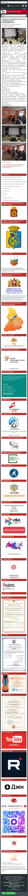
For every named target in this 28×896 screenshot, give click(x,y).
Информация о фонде (7, 198)
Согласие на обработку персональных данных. (14, 885)
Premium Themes (15, 894)
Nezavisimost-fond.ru (19, 866)
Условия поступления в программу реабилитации (13, 184)
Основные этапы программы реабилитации (12, 177)
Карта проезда (6, 191)
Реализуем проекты (14, 368)
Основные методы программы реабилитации (12, 179)
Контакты (5, 193)
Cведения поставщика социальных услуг (11, 200)
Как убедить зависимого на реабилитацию (12, 186)
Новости (9, 162)
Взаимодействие (6, 188)
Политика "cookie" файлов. (14, 886)
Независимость (5, 24)
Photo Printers (8, 894)
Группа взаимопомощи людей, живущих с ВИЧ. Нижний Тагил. (14, 432)
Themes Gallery (23, 894)
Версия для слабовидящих (15, 5)
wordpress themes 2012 (20, 893)
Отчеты (4, 195)
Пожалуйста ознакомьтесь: (11, 863)
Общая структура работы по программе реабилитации (14, 181)
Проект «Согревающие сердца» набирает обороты (13, 164)
